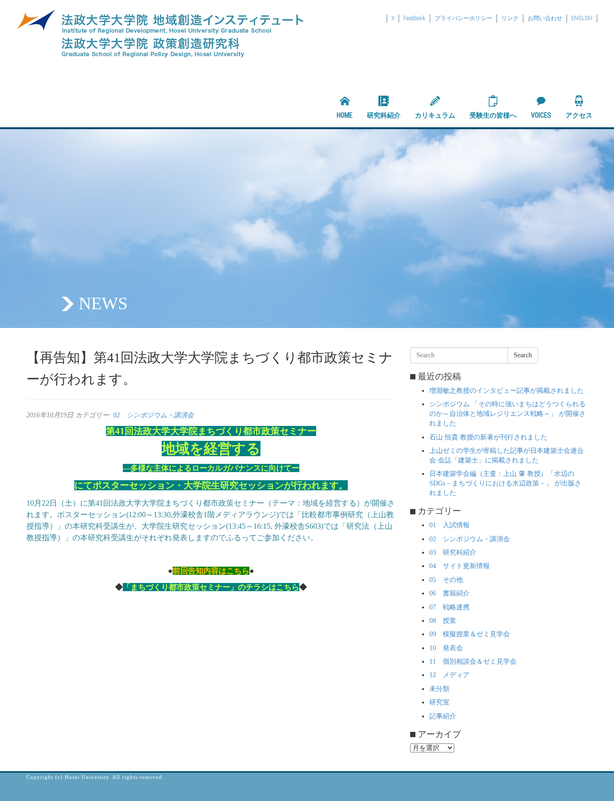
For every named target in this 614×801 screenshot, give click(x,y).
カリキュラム (435, 115)
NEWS (103, 303)
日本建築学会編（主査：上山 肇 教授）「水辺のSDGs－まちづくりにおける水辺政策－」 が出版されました (505, 483)
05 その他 (446, 579)
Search (523, 355)
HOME (345, 115)
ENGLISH (581, 18)
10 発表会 (446, 648)
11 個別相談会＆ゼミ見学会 (473, 661)
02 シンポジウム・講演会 (153, 415)
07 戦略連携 (449, 607)
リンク (510, 18)
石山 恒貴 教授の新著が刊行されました (488, 437)
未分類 (439, 688)
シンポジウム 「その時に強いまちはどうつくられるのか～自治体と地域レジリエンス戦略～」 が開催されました (507, 413)
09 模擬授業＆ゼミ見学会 (469, 634)
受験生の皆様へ (493, 115)
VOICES (541, 115)
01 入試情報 (449, 525)
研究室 (439, 702)
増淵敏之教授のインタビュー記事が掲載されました (506, 390)
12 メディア (449, 675)
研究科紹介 (384, 115)
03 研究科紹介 (452, 552)
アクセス (579, 115)
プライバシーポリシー (463, 18)
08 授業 (442, 620)
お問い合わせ (545, 18)
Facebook (414, 18)
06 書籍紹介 (449, 593)
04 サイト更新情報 (459, 566)
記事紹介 (442, 716)
